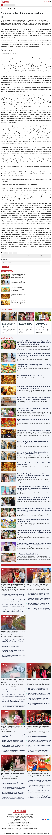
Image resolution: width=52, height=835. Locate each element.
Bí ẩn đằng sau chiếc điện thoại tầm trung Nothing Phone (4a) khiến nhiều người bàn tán (13, 741)
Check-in (31, 711)
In (42, 255)
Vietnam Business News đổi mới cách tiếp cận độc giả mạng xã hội (13, 656)
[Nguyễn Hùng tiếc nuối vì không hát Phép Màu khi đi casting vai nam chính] (39, 670)
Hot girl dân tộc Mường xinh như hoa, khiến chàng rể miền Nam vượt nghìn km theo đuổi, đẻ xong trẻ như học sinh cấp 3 (33, 355)
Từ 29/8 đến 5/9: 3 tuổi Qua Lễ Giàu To (29, 375)
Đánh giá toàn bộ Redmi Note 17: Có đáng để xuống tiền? (13, 735)
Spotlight (5, 665)
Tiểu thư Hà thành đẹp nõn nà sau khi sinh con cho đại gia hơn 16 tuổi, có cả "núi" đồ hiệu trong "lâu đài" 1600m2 (13, 793)
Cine (29, 665)
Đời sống (5, 711)
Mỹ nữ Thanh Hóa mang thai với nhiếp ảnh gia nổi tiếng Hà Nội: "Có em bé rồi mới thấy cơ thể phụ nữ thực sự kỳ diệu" (34, 510)
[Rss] (50, 819)
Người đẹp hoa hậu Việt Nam (7, 5)
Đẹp (3, 757)
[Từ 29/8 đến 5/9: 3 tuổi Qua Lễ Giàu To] (8, 379)
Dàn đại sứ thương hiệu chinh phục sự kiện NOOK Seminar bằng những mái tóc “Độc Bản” (13, 782)
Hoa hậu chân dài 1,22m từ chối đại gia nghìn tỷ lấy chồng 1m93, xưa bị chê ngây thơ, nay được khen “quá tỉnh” (8, 325)
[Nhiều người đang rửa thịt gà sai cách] (8, 557)
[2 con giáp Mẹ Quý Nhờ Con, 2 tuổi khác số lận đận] (8, 433)
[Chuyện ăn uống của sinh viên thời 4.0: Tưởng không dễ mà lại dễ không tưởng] (39, 763)
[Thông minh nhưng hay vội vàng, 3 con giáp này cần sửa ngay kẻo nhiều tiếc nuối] (8, 444)
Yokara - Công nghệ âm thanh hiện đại (37, 736)
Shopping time (33, 757)
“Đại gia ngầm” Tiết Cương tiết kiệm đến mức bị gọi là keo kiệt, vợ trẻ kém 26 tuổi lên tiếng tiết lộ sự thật (42, 325)
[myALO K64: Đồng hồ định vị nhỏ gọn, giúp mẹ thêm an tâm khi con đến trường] (8, 412)
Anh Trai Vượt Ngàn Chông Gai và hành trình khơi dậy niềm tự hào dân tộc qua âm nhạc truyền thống (13, 700)
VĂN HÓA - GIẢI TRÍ (5, 320)
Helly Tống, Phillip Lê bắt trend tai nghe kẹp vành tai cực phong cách (39, 746)
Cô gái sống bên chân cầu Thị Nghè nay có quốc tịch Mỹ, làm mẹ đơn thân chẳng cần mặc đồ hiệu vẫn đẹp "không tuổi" (33, 488)
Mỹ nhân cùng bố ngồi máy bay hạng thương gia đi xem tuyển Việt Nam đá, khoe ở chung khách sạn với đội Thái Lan (13, 586)
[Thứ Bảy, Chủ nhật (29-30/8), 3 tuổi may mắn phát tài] (8, 422)
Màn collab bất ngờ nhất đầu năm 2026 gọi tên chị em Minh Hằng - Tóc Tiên (38, 604)
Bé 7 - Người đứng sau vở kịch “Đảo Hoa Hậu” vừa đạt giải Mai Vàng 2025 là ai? (13, 645)
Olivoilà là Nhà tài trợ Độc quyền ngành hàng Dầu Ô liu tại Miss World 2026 (13, 751)
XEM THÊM (26, 564)
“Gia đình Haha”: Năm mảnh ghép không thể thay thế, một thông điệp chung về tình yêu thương (13, 705)
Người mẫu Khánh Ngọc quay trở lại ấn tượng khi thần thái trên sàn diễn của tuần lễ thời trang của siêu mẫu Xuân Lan (39, 781)
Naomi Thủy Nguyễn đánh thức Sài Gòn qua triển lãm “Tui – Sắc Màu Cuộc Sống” (39, 786)
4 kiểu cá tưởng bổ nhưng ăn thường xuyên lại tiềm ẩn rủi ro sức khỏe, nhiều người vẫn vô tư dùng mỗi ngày (34, 532)
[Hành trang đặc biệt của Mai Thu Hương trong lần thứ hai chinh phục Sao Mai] (39, 575)
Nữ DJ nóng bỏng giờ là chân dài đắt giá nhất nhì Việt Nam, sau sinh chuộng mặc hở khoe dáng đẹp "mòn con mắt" (13, 788)
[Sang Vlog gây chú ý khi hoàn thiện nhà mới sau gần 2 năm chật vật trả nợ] (13, 622)
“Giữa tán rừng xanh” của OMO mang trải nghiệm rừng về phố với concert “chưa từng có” (39, 728)
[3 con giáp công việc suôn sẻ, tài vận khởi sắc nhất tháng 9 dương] (8, 466)
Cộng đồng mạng (8, 616)
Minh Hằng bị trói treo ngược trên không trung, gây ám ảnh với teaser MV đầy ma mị (39, 609)
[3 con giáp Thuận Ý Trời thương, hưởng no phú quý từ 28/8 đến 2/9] (8, 368)
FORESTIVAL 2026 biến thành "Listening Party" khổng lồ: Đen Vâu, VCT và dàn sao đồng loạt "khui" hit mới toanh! (38, 594)
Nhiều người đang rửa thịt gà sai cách (29, 554)
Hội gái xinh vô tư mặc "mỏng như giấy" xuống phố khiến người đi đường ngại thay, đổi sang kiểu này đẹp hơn (13, 798)
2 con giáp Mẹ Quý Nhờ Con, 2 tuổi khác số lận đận (33, 430)
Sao (3, 569)
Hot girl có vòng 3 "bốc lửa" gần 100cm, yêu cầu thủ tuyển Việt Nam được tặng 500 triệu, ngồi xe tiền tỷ (13, 595)
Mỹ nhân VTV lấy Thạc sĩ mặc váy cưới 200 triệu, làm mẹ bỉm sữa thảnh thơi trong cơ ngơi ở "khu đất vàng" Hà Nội (13, 610)
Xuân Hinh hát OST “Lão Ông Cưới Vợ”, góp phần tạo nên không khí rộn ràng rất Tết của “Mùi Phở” (39, 694)
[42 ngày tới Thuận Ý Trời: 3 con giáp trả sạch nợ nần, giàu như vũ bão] (8, 523)
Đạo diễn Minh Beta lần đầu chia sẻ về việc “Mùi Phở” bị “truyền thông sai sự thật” (38, 689)
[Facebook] (43, 819)
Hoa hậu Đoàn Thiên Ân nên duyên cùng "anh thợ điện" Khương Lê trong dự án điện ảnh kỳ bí (39, 699)
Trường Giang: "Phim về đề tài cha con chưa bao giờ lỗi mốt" (39, 704)
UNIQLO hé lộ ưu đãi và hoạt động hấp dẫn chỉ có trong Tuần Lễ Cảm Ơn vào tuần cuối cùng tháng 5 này (39, 796)
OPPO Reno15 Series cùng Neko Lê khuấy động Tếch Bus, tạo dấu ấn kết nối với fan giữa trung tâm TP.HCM (39, 751)
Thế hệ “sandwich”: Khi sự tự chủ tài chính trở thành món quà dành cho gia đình (13, 746)
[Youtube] (45, 819)
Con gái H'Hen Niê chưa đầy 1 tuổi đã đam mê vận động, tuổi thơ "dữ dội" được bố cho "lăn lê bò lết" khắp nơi (13, 605)
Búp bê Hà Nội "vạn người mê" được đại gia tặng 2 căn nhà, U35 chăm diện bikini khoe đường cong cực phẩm (13, 773)
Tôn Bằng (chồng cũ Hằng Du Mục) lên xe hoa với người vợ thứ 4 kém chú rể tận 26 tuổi (13, 640)
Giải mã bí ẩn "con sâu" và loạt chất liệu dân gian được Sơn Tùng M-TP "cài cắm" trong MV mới (39, 599)
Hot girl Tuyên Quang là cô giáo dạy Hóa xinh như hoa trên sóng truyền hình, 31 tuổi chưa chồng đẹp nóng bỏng (13, 600)
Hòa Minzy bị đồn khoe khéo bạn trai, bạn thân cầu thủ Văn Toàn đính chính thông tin (25, 325)
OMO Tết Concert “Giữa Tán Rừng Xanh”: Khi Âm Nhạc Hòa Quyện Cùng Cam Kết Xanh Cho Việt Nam (39, 741)
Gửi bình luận (5, 266)
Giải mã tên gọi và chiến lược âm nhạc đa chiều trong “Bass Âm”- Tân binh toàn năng (13, 690)
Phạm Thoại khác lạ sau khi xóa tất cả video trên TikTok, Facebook (13, 651)
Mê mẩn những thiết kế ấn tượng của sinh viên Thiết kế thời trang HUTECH (38, 791)
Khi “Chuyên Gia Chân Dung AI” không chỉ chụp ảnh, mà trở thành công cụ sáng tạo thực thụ (12, 681)
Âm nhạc (31, 569)
